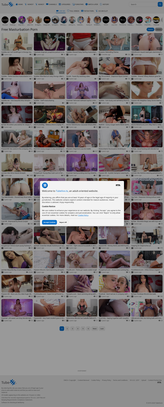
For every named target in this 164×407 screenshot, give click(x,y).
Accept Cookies (49, 222)
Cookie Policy (83, 215)
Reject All (63, 222)
